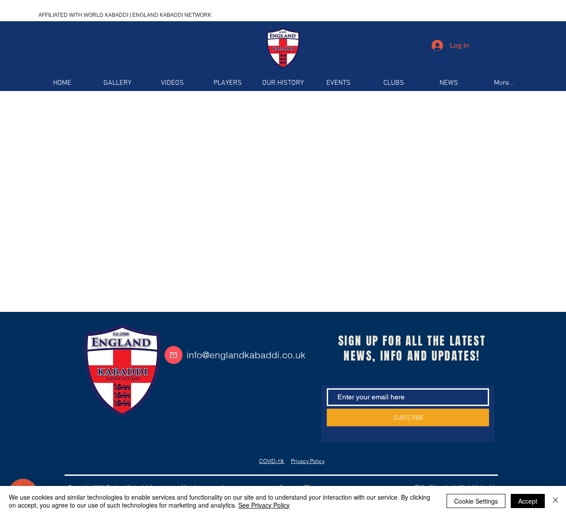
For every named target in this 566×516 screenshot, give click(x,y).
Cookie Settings (476, 501)
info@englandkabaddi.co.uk (246, 354)
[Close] (555, 501)
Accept (527, 501)
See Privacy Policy (264, 505)
